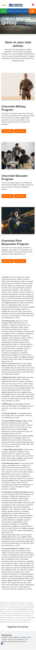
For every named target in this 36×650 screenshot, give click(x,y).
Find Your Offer (7, 131)
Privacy (28, 637)
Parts (19, 11)
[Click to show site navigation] (32, 11)
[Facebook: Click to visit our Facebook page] (2, 644)
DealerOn (16, 637)
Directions (26, 11)
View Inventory (20, 131)
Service (11, 11)
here (33, 617)
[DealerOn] (7, 635)
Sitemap (22, 637)
